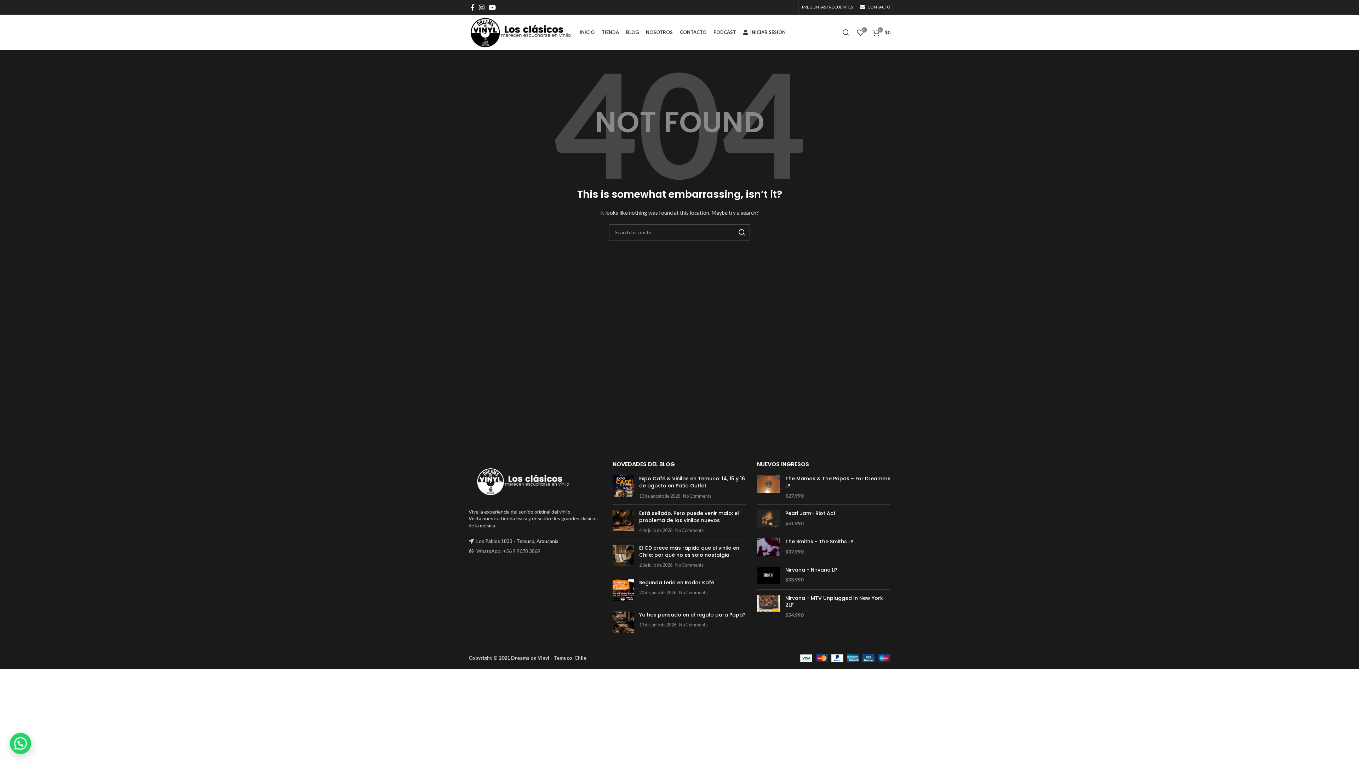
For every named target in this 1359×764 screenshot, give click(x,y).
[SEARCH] (742, 232)
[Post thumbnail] (623, 487)
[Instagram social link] (482, 7)
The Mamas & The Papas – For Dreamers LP (837, 482)
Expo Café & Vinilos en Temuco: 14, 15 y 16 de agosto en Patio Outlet (692, 482)
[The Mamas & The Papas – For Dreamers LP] (768, 487)
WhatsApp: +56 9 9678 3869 (508, 551)
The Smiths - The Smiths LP (819, 541)
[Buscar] (846, 32)
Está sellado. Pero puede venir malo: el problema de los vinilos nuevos (689, 517)
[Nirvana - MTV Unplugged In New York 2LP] (768, 607)
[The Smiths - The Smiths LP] (768, 547)
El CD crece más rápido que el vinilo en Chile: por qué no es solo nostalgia (689, 551)
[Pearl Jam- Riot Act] (768, 518)
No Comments (697, 496)
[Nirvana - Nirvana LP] (768, 575)
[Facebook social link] (473, 7)
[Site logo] (521, 32)
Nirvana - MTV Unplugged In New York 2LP (834, 602)
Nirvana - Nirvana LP (811, 570)
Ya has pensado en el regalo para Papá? (692, 614)
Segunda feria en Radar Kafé (676, 582)
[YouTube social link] (492, 7)
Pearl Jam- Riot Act (810, 513)
